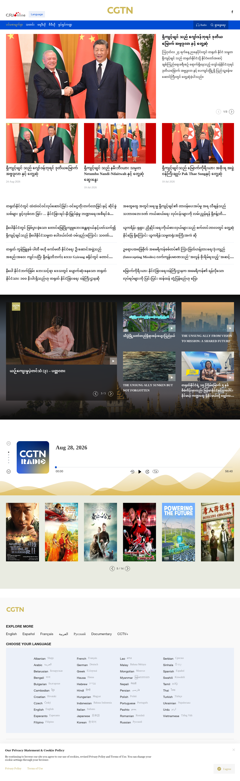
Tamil (170, 684)
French (87, 658)
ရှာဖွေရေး (220, 25)
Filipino (44, 722)
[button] (218, 111)
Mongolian (132, 671)
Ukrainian (176, 703)
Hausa (85, 678)
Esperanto (47, 716)
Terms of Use (35, 768)
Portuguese (134, 703)
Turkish (172, 697)
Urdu (169, 709)
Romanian (132, 716)
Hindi (83, 690)
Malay (133, 665)
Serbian (173, 658)
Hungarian (89, 697)
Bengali (42, 678)
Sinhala (172, 665)
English (11, 634)
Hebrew (86, 684)
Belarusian (48, 671)
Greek (87, 671)
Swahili (174, 678)
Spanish (173, 671)
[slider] (56, 467)
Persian (130, 690)
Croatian (45, 697)
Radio (203, 25)
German (87, 665)
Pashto (128, 709)
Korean (86, 722)
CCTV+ (122, 634)
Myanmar (134, 678)
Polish (128, 697)
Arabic (43, 665)
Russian (131, 722)
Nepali (128, 684)
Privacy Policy (13, 768)
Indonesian (94, 703)
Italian (86, 709)
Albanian (44, 658)
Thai (169, 690)
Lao (126, 658)
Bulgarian (47, 684)
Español (28, 634)
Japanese (88, 716)
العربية (63, 634)
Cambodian (44, 690)
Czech (42, 703)
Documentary (101, 634)
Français (46, 634)
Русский (80, 634)
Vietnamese (177, 716)
